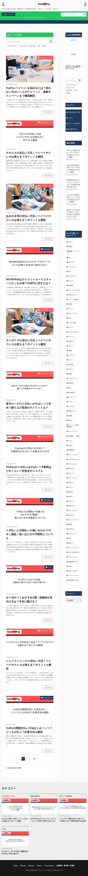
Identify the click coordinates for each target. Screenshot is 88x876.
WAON (70, 496)
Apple (77, 299)
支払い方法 (31, 17)
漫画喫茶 (70, 285)
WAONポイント (72, 295)
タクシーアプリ (72, 313)
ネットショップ (21, 17)
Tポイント (71, 482)
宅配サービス (72, 411)
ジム (69, 299)
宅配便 (70, 350)
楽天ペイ (70, 543)
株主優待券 (71, 392)
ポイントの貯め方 (74, 123)
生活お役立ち (47, 249)
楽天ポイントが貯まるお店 (27, 9)
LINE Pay (70, 515)
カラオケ (70, 369)
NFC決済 (70, 529)
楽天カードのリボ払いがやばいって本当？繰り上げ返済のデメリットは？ (28, 405)
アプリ (70, 402)
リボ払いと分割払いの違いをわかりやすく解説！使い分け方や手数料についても (29, 534)
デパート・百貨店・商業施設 (73, 425)
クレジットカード (73, 575)
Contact (48, 9)
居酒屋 (70, 246)
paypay (70, 566)
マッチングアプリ (73, 332)
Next (34, 759)
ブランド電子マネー (74, 552)
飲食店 (70, 524)
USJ (69, 257)
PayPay (42, 17)
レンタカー (71, 406)
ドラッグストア (72, 510)
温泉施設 (70, 436)
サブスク (70, 281)
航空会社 (70, 383)
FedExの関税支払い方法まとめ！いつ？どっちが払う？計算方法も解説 (29, 729)
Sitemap (40, 9)
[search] (84, 14)
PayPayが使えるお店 (9, 9)
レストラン (71, 473)
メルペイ (70, 487)
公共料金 (70, 364)
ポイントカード (72, 478)
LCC (69, 271)
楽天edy (70, 492)
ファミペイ (71, 336)
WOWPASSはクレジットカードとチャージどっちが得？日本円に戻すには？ (29, 281)
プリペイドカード (73, 547)
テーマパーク (72, 397)
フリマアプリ (72, 276)
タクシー (70, 327)
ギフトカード (72, 534)
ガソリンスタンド (73, 454)
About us (56, 9)
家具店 (70, 374)
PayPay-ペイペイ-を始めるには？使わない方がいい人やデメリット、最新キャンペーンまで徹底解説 (28, 91)
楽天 (37, 17)
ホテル (70, 318)
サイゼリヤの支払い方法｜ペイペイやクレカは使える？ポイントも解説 (28, 342)
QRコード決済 (72, 571)
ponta (70, 420)
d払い (70, 538)
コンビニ (70, 346)
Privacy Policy (49, 865)
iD (79, 436)
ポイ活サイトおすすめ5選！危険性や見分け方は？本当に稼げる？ (29, 599)
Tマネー (70, 242)
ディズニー (71, 355)
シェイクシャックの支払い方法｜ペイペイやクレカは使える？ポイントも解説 (28, 664)
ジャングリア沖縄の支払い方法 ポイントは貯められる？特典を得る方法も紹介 (72, 820)
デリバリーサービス (74, 290)
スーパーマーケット (8, 17)
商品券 (70, 304)
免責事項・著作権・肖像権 (65, 865)
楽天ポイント (72, 506)
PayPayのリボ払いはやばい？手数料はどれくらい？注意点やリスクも (29, 468)
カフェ (70, 441)
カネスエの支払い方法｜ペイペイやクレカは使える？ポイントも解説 (28, 154)
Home (16, 865)
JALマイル (71, 262)
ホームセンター (72, 464)
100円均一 (71, 341)
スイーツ (70, 308)
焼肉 (69, 388)
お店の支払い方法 (46, 57)
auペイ (70, 360)
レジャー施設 (72, 322)
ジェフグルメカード (74, 459)
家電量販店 (71, 450)
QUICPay (71, 468)
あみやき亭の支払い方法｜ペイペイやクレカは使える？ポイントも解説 (28, 217)
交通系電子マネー (73, 561)
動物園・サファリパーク (73, 252)
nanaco (70, 445)
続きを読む (48, 112)
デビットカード (72, 557)
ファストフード (72, 378)
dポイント (71, 501)
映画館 (70, 416)
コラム (50, 567)
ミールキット (72, 267)
